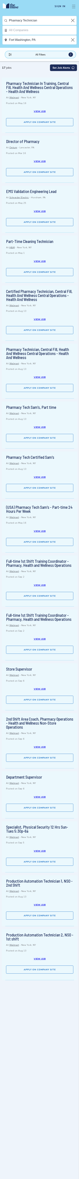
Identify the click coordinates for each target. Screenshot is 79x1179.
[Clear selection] (73, 20)
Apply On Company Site (40, 122)
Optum (13, 147)
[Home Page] (13, 6)
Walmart (14, 97)
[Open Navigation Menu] (74, 6)
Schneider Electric (19, 197)
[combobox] (42, 20)
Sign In (60, 6)
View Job (40, 111)
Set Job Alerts (61, 67)
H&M (12, 247)
